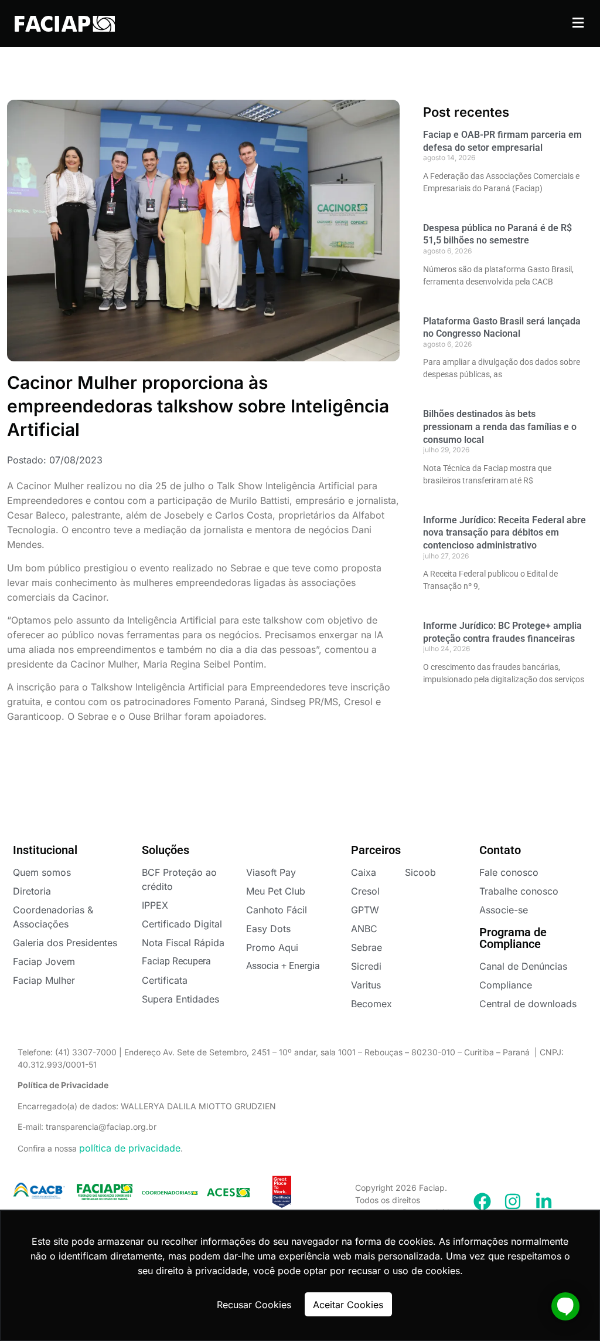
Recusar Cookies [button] (254, 1304)
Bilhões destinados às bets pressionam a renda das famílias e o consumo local (500, 426)
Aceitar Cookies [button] (348, 1304)
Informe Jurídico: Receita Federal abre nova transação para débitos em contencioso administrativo (504, 532)
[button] (578, 22)
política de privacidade (129, 1148)
